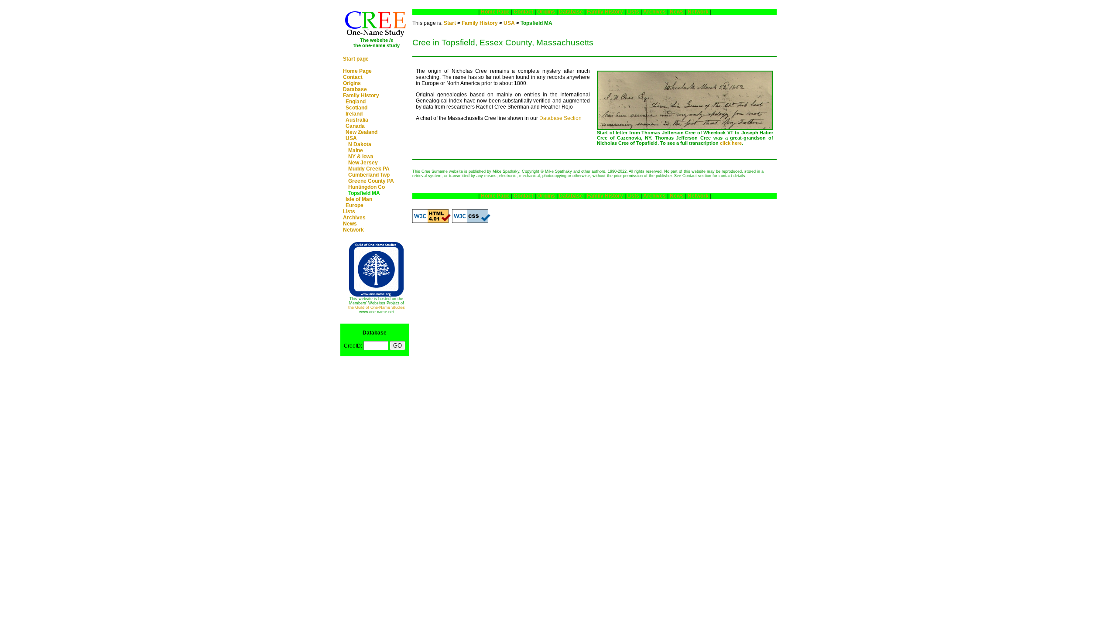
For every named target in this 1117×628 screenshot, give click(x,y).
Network (353, 230)
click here (731, 143)
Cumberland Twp (369, 175)
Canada (355, 126)
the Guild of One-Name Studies (376, 307)
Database (355, 89)
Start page (356, 59)
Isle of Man (359, 199)
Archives (354, 218)
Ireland (354, 114)
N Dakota (359, 144)
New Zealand (361, 132)
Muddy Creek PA (369, 169)
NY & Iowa (360, 157)
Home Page (357, 71)
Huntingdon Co (366, 187)
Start (450, 23)
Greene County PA (371, 181)
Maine (355, 150)
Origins (352, 83)
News (350, 224)
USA (351, 138)
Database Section (560, 118)
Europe (354, 205)
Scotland (356, 108)
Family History (361, 95)
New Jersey (363, 163)
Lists (349, 211)
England (356, 102)
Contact (353, 77)
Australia (357, 120)
